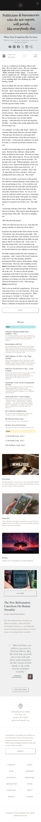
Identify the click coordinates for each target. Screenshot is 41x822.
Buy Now (20, 593)
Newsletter (11, 784)
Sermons (30, 771)
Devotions (11, 777)
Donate (29, 797)
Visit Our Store (20, 689)
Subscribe (29, 777)
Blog (11, 771)
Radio (29, 765)
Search (11, 797)
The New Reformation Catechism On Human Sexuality (17, 606)
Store (29, 784)
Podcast (11, 765)
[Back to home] (20, 5)
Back (20, 310)
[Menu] (37, 3)
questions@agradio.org (20, 720)
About (29, 790)
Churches (11, 790)
